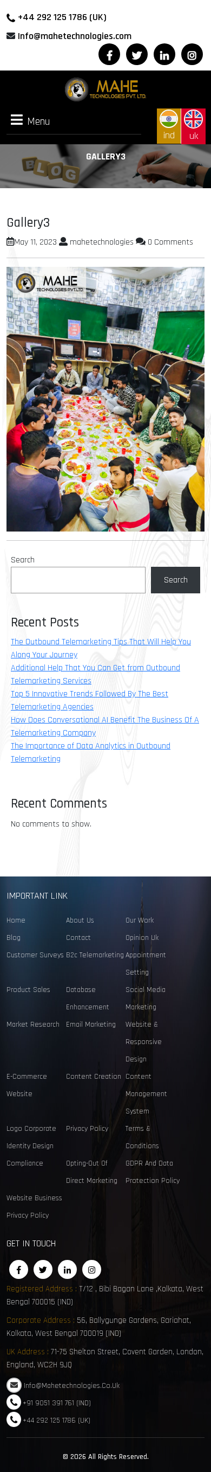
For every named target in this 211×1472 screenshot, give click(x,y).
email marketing (91, 1024)
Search (23, 560)
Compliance (24, 1163)
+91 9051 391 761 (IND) (57, 1403)
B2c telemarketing (95, 955)
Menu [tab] (38, 121)
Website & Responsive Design (144, 1042)
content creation (93, 1076)
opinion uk (142, 938)
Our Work (140, 920)
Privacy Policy (87, 1129)
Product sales (28, 990)
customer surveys (35, 955)
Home (15, 920)
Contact (78, 938)
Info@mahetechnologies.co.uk (72, 1386)
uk (193, 136)
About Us (80, 920)
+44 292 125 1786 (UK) (62, 17)
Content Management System (146, 1094)
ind (169, 135)
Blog (13, 938)
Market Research (33, 1024)
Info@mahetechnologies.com (74, 36)
